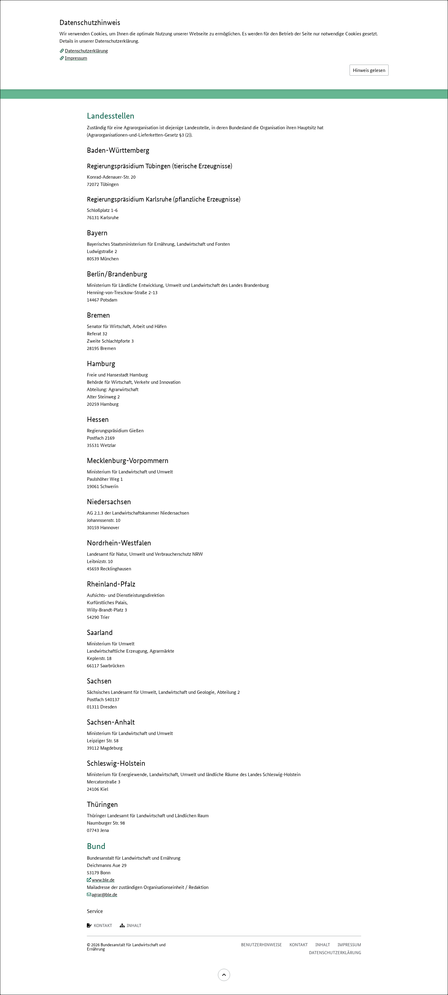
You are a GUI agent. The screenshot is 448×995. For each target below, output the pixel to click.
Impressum (76, 58)
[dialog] (224, 497)
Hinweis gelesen (369, 70)
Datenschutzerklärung (86, 50)
